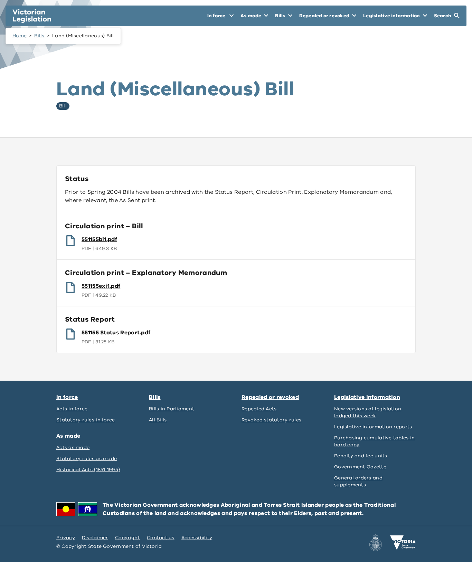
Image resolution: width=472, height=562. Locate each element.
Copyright (127, 537)
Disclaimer (95, 537)
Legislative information (367, 397)
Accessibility (197, 537)
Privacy (65, 537)
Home (19, 35)
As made (68, 436)
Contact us (160, 537)
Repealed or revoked (270, 397)
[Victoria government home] (403, 542)
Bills (39, 35)
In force (67, 397)
